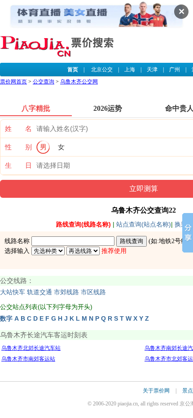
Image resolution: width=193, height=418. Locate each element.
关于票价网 (156, 391)
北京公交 (102, 69)
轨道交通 (39, 292)
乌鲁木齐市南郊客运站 (28, 359)
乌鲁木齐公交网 (79, 81)
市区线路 (93, 292)
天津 (152, 69)
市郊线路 (66, 292)
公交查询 (43, 81)
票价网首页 (13, 81)
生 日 (18, 165)
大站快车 (12, 292)
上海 (129, 69)
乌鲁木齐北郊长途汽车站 (31, 348)
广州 (174, 69)
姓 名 (18, 128)
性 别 (18, 147)
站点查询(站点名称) (143, 224)
